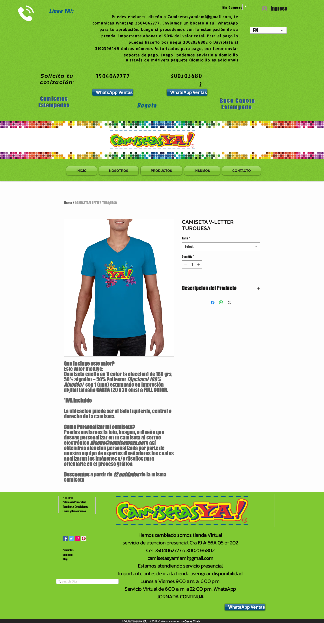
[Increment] (198, 264)
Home (68, 203)
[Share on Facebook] (212, 302)
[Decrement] (185, 264)
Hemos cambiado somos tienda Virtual (180, 535)
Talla (186, 238)
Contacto (68, 555)
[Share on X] (229, 302)
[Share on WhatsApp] (221, 302)
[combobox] (221, 246)
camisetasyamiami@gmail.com (180, 558)
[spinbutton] (192, 264)
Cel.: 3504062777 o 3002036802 (180, 550)
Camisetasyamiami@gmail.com (199, 16)
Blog (65, 559)
